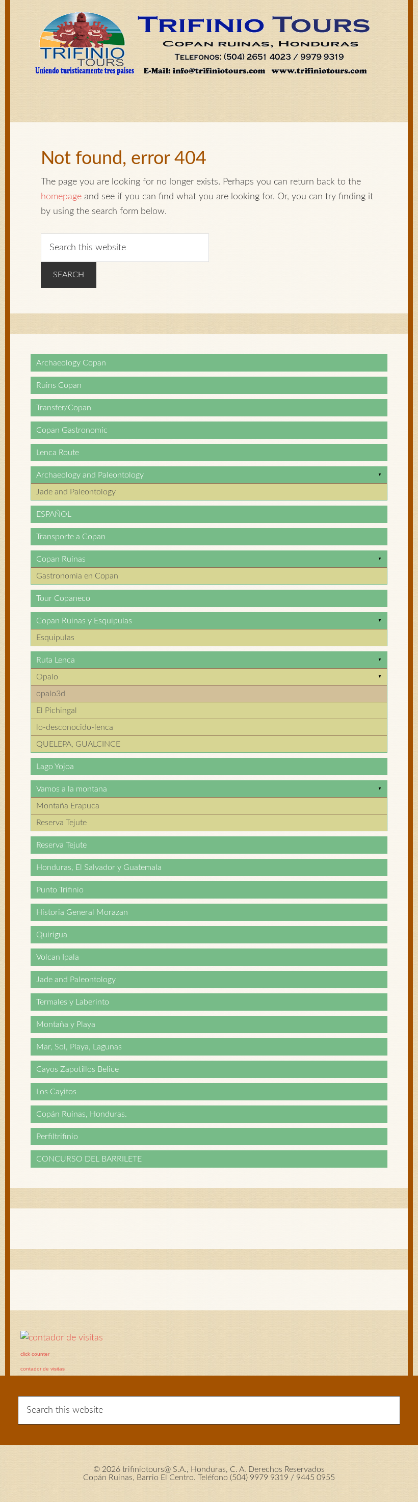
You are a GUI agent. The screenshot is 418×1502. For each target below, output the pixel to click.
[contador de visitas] (61, 1337)
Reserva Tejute (61, 823)
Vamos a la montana (71, 789)
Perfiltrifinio (57, 1136)
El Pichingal (56, 710)
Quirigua (51, 935)
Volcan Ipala (57, 957)
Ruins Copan (59, 385)
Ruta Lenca (55, 660)
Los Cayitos (56, 1092)
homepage (61, 196)
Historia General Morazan (82, 912)
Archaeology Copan (71, 363)
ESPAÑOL (53, 514)
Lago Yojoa (55, 766)
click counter (34, 1354)
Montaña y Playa (65, 1024)
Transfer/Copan (63, 408)
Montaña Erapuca (67, 806)
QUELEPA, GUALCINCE (78, 744)
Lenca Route (57, 453)
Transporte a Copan (71, 537)
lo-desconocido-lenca (74, 727)
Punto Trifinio (60, 890)
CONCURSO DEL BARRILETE (89, 1159)
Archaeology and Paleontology (90, 475)
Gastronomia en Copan (77, 576)
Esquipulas (55, 638)
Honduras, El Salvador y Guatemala (99, 867)
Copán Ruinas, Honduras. (81, 1114)
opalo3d (50, 694)
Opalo (47, 677)
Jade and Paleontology (76, 492)
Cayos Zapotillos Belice (77, 1069)
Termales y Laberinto (72, 1002)
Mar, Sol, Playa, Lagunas (79, 1047)
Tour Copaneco (63, 598)
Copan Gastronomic (72, 430)
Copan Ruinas (61, 559)
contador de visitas (42, 1369)
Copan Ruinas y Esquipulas (84, 621)
